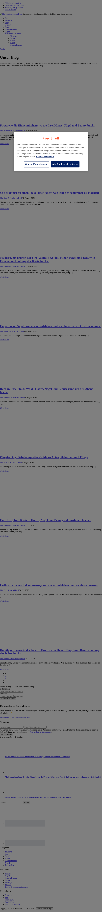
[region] (51, 151)
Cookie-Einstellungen (36, 164)
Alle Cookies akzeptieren (65, 164)
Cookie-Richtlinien (45, 157)
